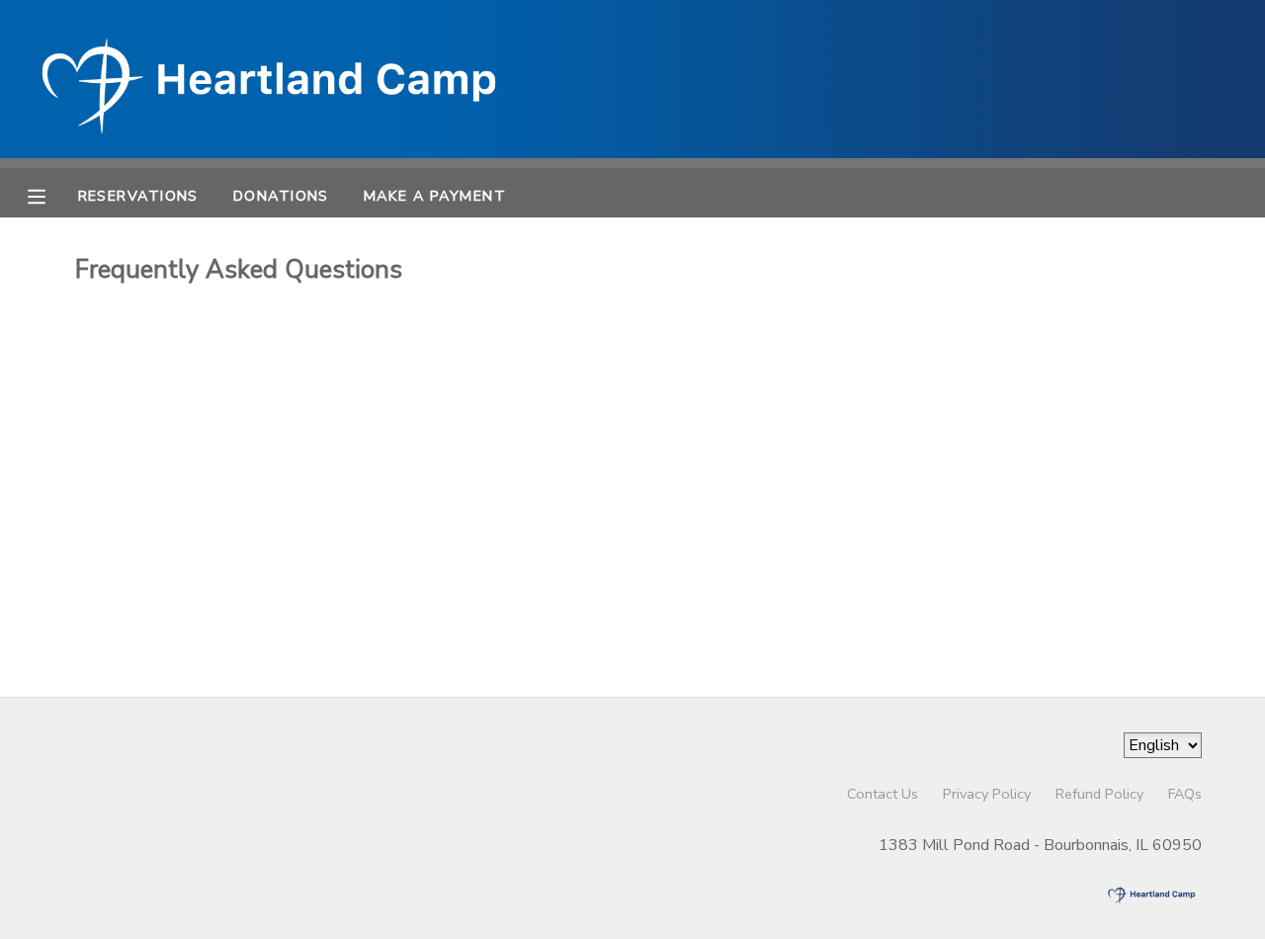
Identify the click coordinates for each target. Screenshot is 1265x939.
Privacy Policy (987, 794)
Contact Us (882, 794)
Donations (281, 196)
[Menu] (51, 194)
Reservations (138, 196)
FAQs (1185, 794)
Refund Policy (1099, 794)
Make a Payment (435, 196)
